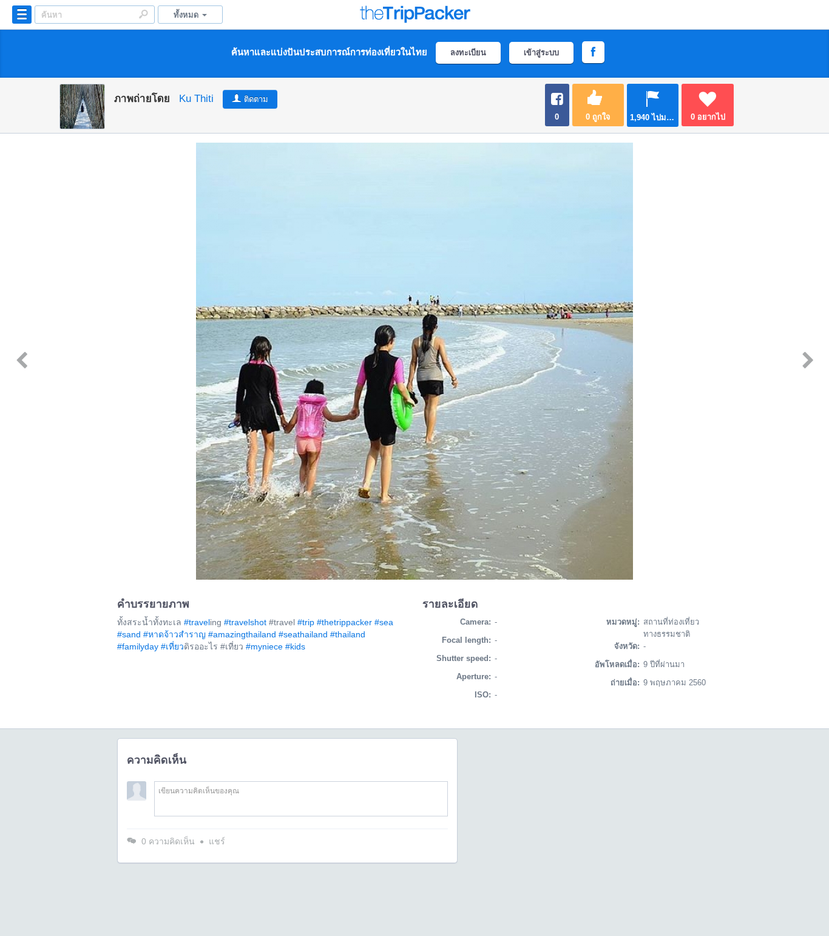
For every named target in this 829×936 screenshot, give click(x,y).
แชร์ (217, 841)
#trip (305, 622)
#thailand (347, 634)
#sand (129, 634)
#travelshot (245, 622)
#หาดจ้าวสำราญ (174, 634)
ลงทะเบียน (468, 52)
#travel (197, 622)
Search (143, 13)
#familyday (137, 646)
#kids (295, 646)
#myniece (264, 646)
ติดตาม (256, 99)
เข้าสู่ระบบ (541, 52)
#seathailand (303, 634)
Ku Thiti (196, 98)
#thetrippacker (344, 622)
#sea (383, 622)
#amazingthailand (242, 634)
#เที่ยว (172, 646)
